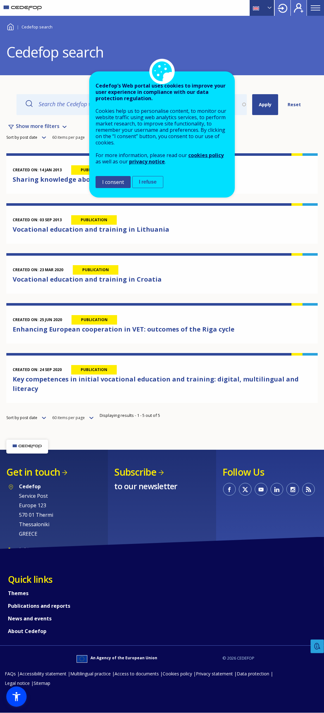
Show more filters (37, 126)
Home (10, 26)
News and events (30, 618)
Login (282, 8)
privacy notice (147, 161)
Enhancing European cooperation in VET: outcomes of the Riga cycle (123, 329)
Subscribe (135, 472)
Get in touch (33, 472)
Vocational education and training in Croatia (87, 279)
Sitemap (42, 683)
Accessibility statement (43, 674)
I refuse (148, 182)
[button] (16, 696)
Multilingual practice (90, 674)
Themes (18, 593)
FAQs (10, 674)
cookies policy (206, 155)
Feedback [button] (317, 646)
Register (299, 8)
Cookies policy (177, 674)
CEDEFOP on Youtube (261, 489)
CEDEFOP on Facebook (229, 489)
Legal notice (17, 683)
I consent (113, 182)
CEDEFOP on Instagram (292, 489)
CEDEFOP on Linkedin (277, 489)
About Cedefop (27, 631)
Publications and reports (39, 605)
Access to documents (137, 674)
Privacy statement (214, 674)
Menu (315, 7)
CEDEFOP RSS (308, 489)
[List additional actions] (269, 8)
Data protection (253, 674)
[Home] (22, 8)
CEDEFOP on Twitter (245, 489)
